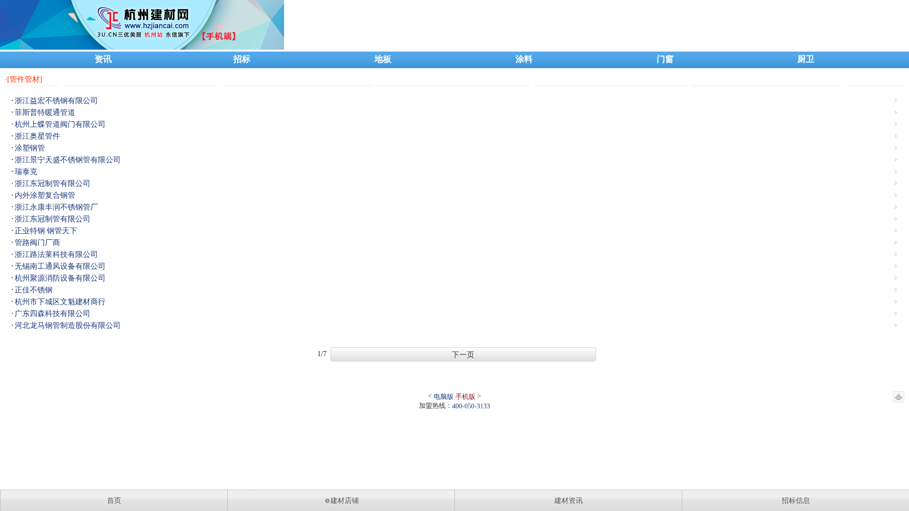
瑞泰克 (26, 171)
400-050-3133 (471, 406)
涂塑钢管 (30, 148)
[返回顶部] (898, 397)
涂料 (524, 59)
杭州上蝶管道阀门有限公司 (60, 124)
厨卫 (805, 59)
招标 (241, 59)
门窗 (665, 59)
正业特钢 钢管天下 (46, 231)
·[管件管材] (23, 79)
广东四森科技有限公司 (52, 313)
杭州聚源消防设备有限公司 (60, 278)
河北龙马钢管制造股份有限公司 (68, 325)
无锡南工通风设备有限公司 (60, 266)
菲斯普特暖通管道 (45, 112)
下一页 (463, 355)
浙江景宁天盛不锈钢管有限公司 (68, 160)
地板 (383, 59)
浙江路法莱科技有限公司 (56, 254)
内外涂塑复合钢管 (45, 195)
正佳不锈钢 (34, 290)
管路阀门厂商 (37, 242)
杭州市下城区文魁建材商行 (60, 302)
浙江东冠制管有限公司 (52, 183)
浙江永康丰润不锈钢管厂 (56, 207)
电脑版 (444, 396)
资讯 (103, 59)
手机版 (465, 396)
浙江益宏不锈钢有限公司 (56, 101)
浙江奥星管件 (37, 136)
